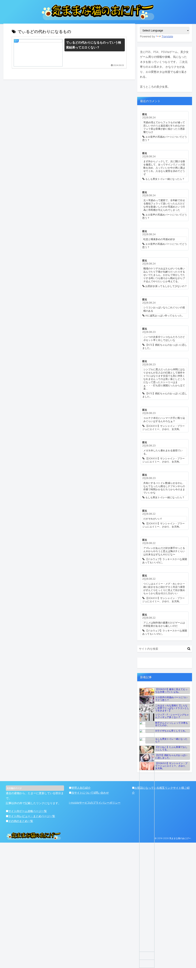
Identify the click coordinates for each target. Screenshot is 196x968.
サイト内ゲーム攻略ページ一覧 (27, 811)
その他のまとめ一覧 (20, 821)
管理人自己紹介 (81, 787)
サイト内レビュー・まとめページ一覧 (31, 816)
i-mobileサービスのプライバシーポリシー (95, 802)
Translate (167, 36)
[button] (189, 648)
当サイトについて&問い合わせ (90, 792)
